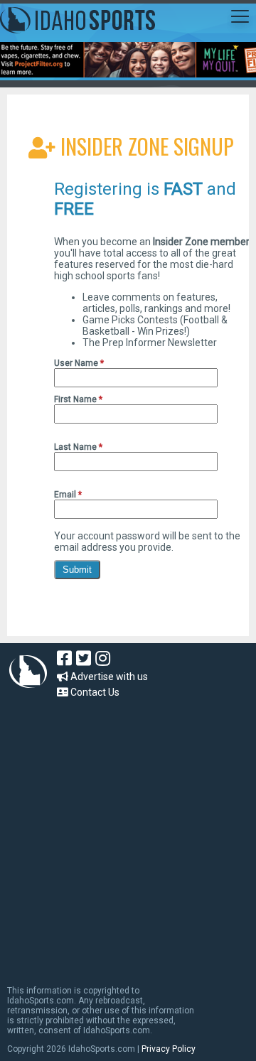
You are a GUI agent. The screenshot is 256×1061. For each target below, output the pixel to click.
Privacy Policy (169, 1049)
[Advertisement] (128, 835)
